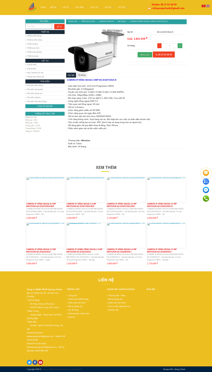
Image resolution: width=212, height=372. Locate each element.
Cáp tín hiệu (32, 65)
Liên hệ (72, 317)
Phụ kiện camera (33, 97)
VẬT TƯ (66, 7)
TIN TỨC (108, 7)
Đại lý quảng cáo (75, 306)
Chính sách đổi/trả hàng (78, 299)
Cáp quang (31, 69)
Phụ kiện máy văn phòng (37, 101)
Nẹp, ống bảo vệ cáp (35, 73)
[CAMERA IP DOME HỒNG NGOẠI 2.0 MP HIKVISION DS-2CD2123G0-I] (85, 235)
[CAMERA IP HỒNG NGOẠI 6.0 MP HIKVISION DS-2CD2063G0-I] (126, 235)
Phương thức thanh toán (79, 313)
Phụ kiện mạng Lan (34, 93)
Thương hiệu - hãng (116, 295)
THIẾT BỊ (53, 7)
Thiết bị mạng (32, 44)
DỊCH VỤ (94, 7)
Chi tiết (71, 75)
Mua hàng (145, 54)
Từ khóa (82, 75)
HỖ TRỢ (121, 7)
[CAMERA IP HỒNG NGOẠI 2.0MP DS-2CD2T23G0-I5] (96, 51)
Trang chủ (72, 21)
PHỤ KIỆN (79, 7)
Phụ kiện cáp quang (35, 89)
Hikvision (122, 21)
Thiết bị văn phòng (34, 52)
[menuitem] (72, 21)
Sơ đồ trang (73, 310)
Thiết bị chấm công (34, 40)
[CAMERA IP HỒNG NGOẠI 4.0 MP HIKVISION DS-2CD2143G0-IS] (166, 190)
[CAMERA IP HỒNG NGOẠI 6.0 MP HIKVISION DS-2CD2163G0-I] (45, 235)
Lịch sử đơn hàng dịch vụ (119, 306)
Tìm (60, 26)
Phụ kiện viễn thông (35, 85)
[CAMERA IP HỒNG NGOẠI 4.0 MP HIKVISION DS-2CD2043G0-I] (166, 235)
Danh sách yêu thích (77, 303)
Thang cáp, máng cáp (35, 77)
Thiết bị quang (32, 56)
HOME (43, 7)
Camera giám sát (106, 21)
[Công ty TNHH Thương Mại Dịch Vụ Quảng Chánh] (31, 7)
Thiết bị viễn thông (34, 36)
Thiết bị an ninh (33, 48)
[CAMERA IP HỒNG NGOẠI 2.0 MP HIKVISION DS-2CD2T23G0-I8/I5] (126, 190)
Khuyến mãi (113, 310)
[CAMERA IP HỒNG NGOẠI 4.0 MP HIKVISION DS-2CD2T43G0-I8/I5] (85, 190)
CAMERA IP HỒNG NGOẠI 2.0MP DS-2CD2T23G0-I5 (149, 21)
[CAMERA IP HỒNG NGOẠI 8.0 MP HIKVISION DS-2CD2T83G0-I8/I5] (45, 190)
